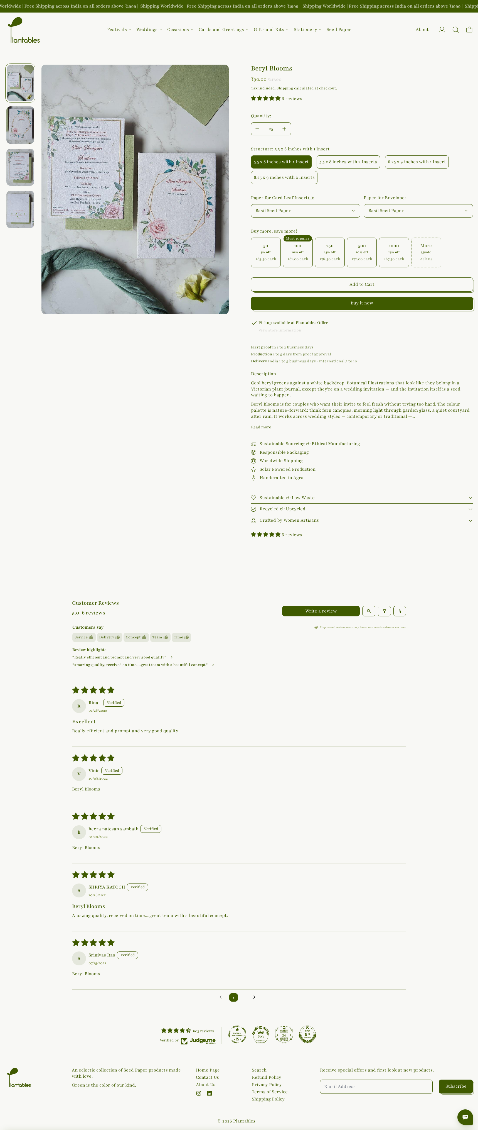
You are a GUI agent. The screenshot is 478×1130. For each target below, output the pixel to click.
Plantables (244, 1121)
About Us (205, 1085)
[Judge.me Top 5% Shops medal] (307, 1034)
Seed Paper (339, 29)
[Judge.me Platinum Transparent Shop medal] (237, 1034)
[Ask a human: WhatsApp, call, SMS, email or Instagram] (465, 1117)
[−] (257, 128)
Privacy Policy (267, 1085)
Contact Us (207, 1077)
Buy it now (362, 303)
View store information (279, 330)
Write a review (321, 611)
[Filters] (384, 611)
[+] (284, 128)
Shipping (285, 88)
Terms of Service (270, 1092)
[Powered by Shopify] (442, 29)
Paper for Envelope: (385, 198)
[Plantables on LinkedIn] (209, 1093)
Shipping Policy (268, 1099)
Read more (261, 427)
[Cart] (469, 29)
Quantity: (261, 116)
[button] (455, 29)
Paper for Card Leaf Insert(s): (282, 198)
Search (259, 1070)
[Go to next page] (256, 997)
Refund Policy (266, 1077)
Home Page (208, 1070)
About (422, 29)
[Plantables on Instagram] (198, 1093)
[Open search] (368, 611)
